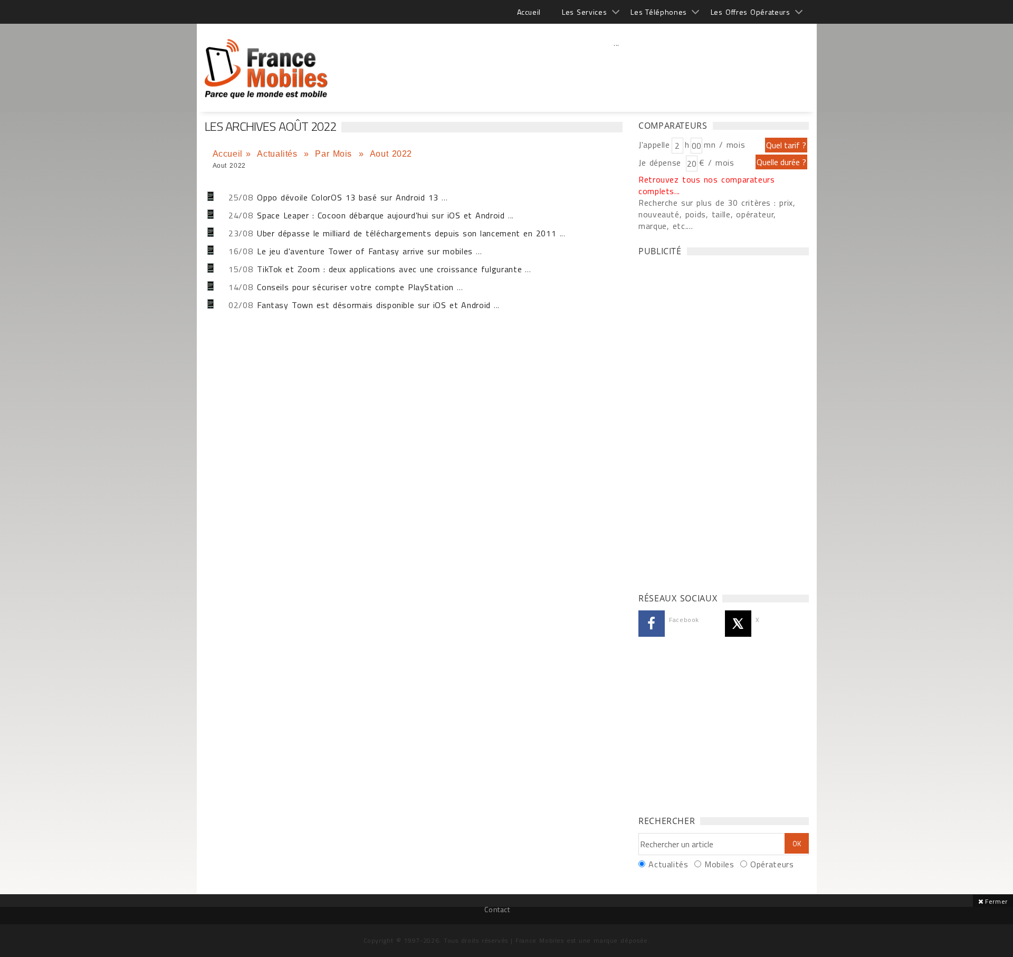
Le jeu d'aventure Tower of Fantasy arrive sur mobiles (365, 251)
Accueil (529, 11)
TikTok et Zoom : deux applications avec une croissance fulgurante (389, 269)
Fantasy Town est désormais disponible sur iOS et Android (374, 305)
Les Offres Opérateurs (750, 11)
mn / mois (724, 144)
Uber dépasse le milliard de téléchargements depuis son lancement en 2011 (406, 233)
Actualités (279, 153)
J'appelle (654, 144)
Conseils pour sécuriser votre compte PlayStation (355, 287)
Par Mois (335, 153)
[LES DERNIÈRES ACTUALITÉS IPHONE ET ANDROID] (267, 63)
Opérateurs (772, 864)
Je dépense (661, 162)
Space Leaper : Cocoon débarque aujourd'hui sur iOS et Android (382, 215)
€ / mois (716, 162)
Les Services (584, 11)
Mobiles (719, 864)
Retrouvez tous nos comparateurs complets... (706, 185)
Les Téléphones (658, 11)
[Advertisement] (617, 66)
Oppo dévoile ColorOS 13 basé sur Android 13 (347, 197)
